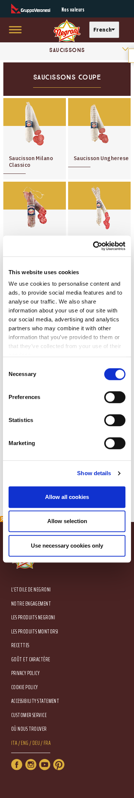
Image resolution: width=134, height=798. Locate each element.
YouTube (44, 764)
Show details (94, 473)
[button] (106, 30)
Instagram (30, 764)
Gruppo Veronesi (30, 8)
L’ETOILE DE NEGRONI (31, 589)
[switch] (114, 397)
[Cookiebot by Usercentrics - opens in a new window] (94, 246)
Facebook (16, 764)
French (102, 29)
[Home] (67, 31)
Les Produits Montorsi (34, 631)
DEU (36, 743)
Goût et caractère (30, 659)
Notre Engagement (31, 604)
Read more (34, 138)
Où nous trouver (29, 729)
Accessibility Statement (35, 701)
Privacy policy (25, 673)
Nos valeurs (73, 10)
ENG (24, 743)
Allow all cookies (67, 497)
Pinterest (58, 764)
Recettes (20, 645)
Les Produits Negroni (33, 617)
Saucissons (67, 50)
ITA (14, 743)
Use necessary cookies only (67, 545)
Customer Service (29, 715)
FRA (47, 743)
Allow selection (67, 521)
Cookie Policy (24, 687)
